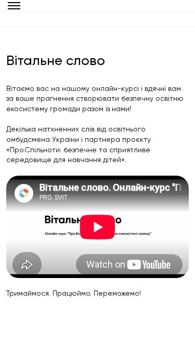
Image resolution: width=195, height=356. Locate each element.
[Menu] (14, 5)
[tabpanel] (97, 191)
